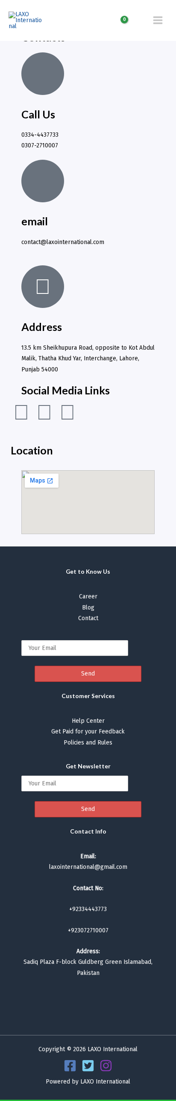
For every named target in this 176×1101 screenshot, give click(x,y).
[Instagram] (106, 1065)
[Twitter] (88, 1065)
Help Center (88, 720)
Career (88, 596)
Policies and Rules (88, 742)
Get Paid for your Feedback (88, 731)
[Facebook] (70, 1065)
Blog (88, 607)
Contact (88, 618)
